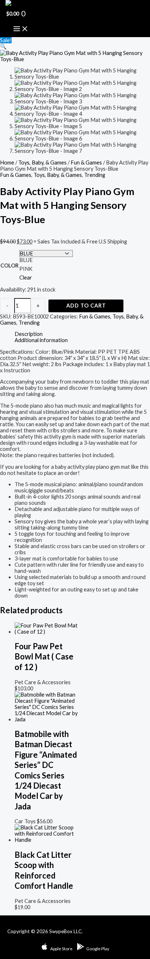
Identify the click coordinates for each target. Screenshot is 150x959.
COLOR (9, 265)
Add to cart (86, 305)
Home (7, 162)
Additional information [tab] (41, 340)
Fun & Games (86, 162)
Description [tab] (29, 334)
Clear (25, 277)
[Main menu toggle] (20, 29)
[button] (3, 46)
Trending (94, 175)
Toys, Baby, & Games (42, 162)
